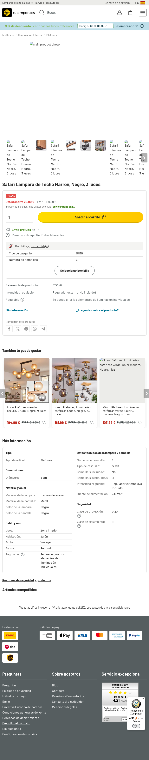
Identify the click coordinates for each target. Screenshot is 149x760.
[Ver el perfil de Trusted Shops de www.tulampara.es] (124, 702)
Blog (55, 685)
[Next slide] (144, 157)
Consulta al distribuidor (68, 701)
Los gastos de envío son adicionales (108, 607)
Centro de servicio (117, 2)
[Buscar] (41, 12)
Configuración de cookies (19, 734)
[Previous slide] (5, 157)
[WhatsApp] (34, 328)
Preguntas (9, 685)
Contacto (58, 690)
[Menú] (142, 699)
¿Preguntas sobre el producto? (97, 310)
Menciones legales (64, 707)
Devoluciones (11, 728)
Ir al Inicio (8, 35)
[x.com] (17, 328)
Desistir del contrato (16, 723)
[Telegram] (43, 328)
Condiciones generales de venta (24, 712)
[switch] (136, 726)
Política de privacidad (16, 690)
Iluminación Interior (30, 35)
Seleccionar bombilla (74, 270)
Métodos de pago (14, 696)
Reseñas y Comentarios (68, 696)
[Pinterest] (26, 328)
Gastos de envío (42, 206)
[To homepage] (18, 12)
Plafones (51, 35)
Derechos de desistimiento (20, 718)
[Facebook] (9, 328)
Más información (17, 310)
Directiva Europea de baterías (22, 707)
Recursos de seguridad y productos (26, 580)
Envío (6, 701)
